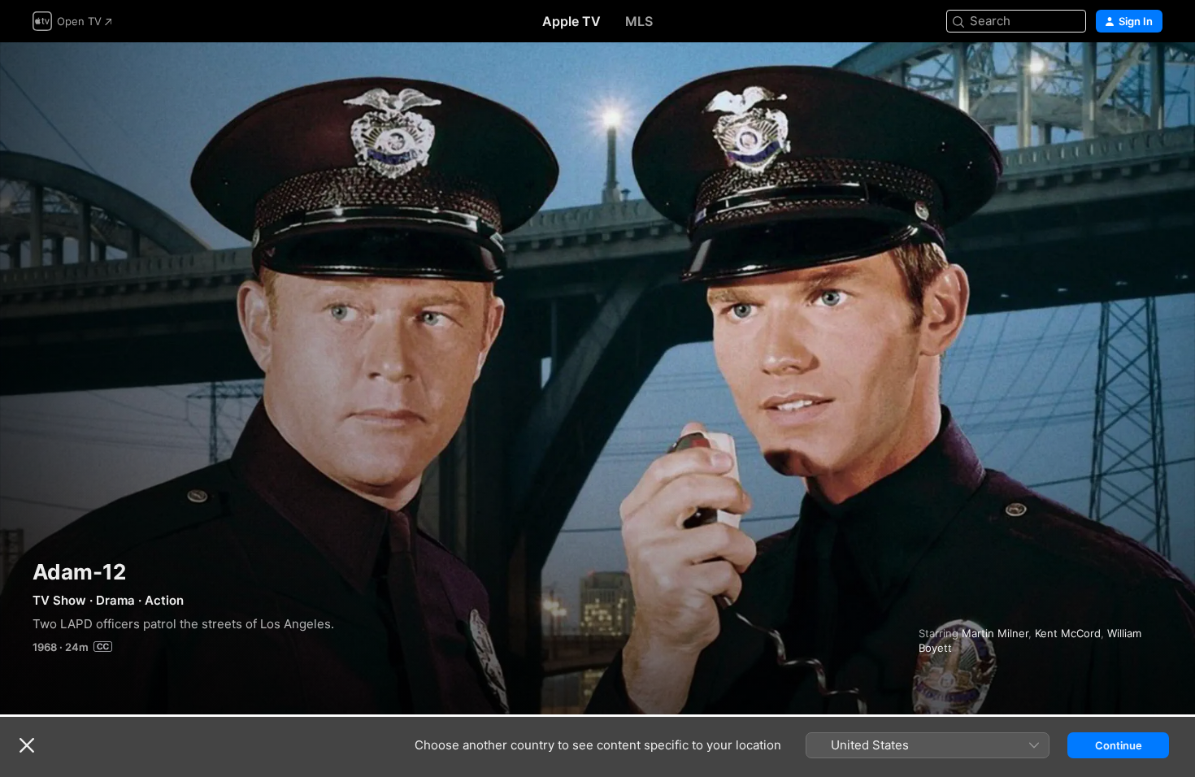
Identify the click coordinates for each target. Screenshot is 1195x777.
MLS (639, 21)
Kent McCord (1068, 633)
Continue (1118, 745)
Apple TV (571, 21)
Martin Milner (995, 633)
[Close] (27, 745)
